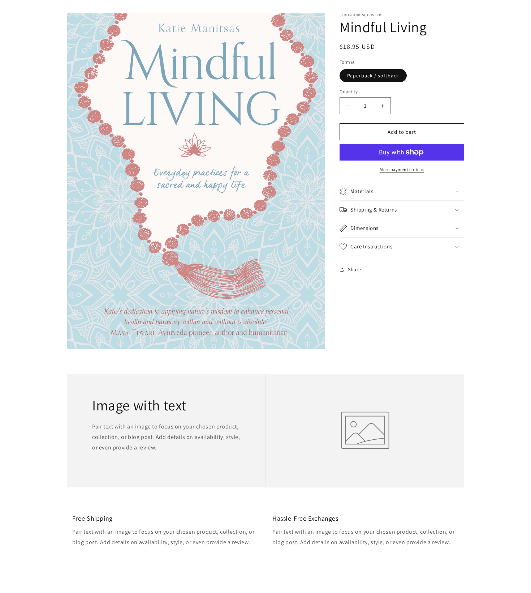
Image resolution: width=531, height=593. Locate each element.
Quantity (349, 92)
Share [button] (354, 269)
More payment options (402, 169)
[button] (402, 191)
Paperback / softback (373, 75)
